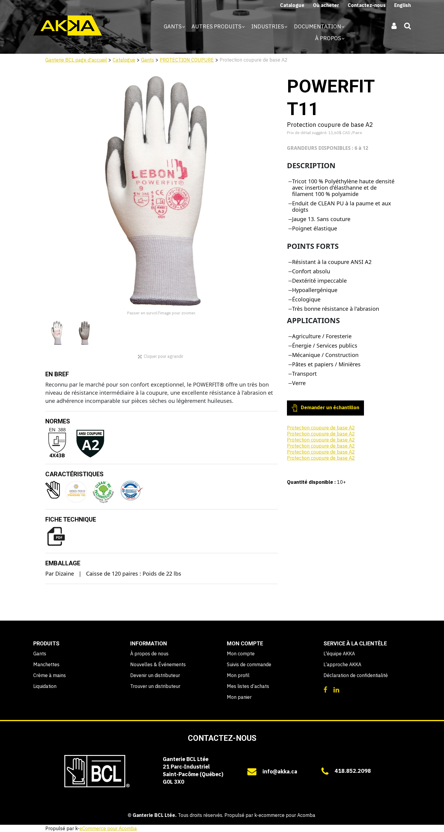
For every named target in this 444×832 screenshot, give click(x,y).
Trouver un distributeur (155, 686)
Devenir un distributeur (155, 675)
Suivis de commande (249, 664)
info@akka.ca (279, 771)
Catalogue (292, 5)
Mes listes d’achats (248, 686)
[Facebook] (325, 689)
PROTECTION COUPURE (187, 60)
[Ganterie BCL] (67, 25)
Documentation (318, 26)
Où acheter (326, 5)
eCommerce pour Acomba (108, 828)
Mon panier (239, 697)
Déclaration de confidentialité (355, 675)
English (402, 5)
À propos (328, 38)
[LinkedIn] (336, 689)
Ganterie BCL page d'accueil (76, 60)
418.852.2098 (353, 770)
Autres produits (217, 26)
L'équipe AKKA (339, 654)
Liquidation (44, 686)
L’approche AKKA (342, 664)
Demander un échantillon (329, 407)
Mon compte (241, 654)
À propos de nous (149, 654)
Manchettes (46, 664)
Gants (173, 26)
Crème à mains (49, 675)
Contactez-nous (367, 5)
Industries (268, 26)
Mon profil (238, 675)
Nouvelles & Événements (158, 664)
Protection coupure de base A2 (321, 428)
